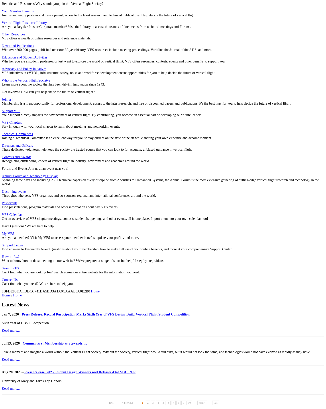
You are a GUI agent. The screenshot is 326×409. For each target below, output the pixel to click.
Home (95, 291)
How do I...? (11, 257)
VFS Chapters (12, 122)
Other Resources (13, 34)
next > (202, 402)
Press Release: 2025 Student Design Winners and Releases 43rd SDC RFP (80, 372)
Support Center (12, 245)
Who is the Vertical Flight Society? (26, 80)
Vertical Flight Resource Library (24, 23)
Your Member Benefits (18, 11)
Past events (9, 203)
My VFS (8, 234)
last (215, 402)
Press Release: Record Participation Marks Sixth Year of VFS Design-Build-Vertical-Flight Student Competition (106, 314)
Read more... (11, 330)
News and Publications (18, 46)
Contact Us (10, 280)
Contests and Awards (16, 157)
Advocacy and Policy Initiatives (24, 69)
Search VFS (10, 268)
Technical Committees (17, 134)
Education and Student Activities (24, 57)
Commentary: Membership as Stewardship (55, 343)
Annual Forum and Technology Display (30, 176)
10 (189, 402)
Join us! (7, 99)
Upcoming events (14, 191)
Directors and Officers (17, 145)
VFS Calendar (12, 214)
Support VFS (11, 111)
